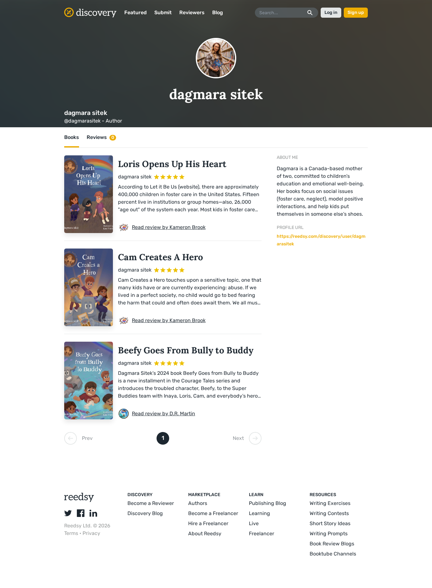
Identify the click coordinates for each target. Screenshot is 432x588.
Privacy (91, 533)
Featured (135, 12)
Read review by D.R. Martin (163, 414)
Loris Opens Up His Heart (172, 164)
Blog (217, 12)
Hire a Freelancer (208, 523)
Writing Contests (329, 513)
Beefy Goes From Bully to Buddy (185, 350)
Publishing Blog (267, 503)
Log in (330, 12)
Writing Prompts (329, 534)
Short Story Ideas (330, 523)
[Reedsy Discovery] (79, 500)
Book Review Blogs (332, 544)
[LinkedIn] (93, 513)
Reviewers (192, 12)
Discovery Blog (145, 513)
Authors (197, 503)
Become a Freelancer (213, 513)
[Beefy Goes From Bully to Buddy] (88, 380)
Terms (71, 533)
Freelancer (261, 534)
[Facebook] (80, 513)
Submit (163, 12)
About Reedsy (204, 534)
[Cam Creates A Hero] (88, 287)
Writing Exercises (330, 503)
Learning (259, 513)
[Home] (90, 13)
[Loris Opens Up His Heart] (88, 194)
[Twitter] (68, 513)
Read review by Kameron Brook (169, 227)
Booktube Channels (333, 554)
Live (254, 523)
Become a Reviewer (150, 503)
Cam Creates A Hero (160, 257)
